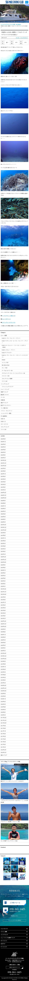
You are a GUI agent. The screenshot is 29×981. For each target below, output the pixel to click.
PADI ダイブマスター (7, 352)
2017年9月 (3, 725)
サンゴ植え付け (4, 408)
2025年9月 (3, 468)
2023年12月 (3, 524)
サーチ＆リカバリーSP (7, 370)
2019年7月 (3, 666)
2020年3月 (3, 645)
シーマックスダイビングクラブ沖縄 (8, 24)
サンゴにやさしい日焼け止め (8, 315)
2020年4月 (3, 642)
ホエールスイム (4, 424)
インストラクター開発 (6, 413)
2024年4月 (3, 514)
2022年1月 (3, 586)
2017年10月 (3, 723)
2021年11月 (3, 591)
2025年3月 (3, 484)
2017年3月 (3, 741)
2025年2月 (3, 487)
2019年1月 (3, 682)
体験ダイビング (4, 392)
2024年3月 (3, 516)
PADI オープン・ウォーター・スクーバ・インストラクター (15, 356)
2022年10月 (3, 562)
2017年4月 (3, 739)
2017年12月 (3, 717)
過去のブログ (4, 755)
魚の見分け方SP (5, 365)
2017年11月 (3, 720)
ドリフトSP (4, 381)
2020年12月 (3, 621)
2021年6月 (3, 605)
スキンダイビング (5, 426)
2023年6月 (3, 540)
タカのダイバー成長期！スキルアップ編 (10, 821)
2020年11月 (3, 623)
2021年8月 (3, 599)
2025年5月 (3, 479)
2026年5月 (3, 447)
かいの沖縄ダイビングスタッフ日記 (9, 840)
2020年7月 (3, 634)
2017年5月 (3, 736)
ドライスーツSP (5, 375)
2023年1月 (3, 554)
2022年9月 (3, 564)
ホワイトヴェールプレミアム (8, 322)
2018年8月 (3, 696)
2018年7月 (3, 698)
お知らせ (3, 418)
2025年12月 (3, 460)
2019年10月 (3, 658)
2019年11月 (3, 656)
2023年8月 (3, 535)
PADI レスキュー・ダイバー (8, 349)
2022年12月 (3, 556)
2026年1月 (3, 457)
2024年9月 (3, 500)
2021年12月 (3, 589)
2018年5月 (3, 704)
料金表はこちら (14, 915)
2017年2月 (3, 744)
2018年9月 (3, 693)
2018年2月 (3, 712)
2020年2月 (3, 647)
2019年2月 (3, 680)
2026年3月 (3, 452)
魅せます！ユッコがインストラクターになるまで (12, 781)
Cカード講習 (4, 335)
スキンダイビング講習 (7, 378)
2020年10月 (3, 626)
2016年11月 (3, 752)
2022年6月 (3, 572)
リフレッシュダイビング (7, 386)
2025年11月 (3, 463)
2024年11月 (3, 495)
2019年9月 (3, 661)
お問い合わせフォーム (14, 967)
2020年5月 (3, 639)
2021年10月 (3, 594)
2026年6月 (3, 444)
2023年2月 (3, 551)
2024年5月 (3, 511)
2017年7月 (3, 731)
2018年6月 (3, 701)
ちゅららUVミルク (6, 319)
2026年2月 (3, 455)
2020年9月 (3, 629)
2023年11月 (3, 527)
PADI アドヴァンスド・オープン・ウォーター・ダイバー (15, 341)
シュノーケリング (5, 389)
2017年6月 (3, 733)
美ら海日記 (18, 24)
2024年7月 (3, 506)
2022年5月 (3, 575)
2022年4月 (3, 578)
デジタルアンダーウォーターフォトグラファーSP (13, 373)
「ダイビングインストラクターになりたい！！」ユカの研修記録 (14, 801)
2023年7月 (3, 538)
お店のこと (3, 421)
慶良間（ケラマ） (5, 394)
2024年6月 (3, 508)
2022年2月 (3, 583)
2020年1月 (3, 650)
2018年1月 (3, 715)
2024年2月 (3, 519)
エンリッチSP (5, 362)
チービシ (17, 37)
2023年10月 (3, 530)
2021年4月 (3, 610)
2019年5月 (3, 672)
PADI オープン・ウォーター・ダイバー (11, 338)
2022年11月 (3, 559)
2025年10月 (3, 465)
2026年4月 (3, 449)
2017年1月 (3, 747)
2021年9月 (3, 597)
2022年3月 (3, 581)
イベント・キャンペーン (6, 410)
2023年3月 (3, 548)
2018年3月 (3, 709)
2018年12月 (3, 685)
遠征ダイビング (4, 402)
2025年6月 (3, 476)
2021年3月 (3, 613)
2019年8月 (3, 664)
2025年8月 (3, 471)
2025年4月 (3, 481)
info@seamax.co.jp (16, 961)
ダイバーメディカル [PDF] (14, 920)
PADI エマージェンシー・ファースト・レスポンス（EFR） (14, 346)
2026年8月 (3, 438)
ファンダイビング (24, 37)
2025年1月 (3, 489)
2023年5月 (3, 543)
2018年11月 (3, 688)
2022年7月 (3, 570)
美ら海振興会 (4, 416)
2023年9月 (3, 532)
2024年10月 (3, 497)
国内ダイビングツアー (6, 405)
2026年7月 (3, 441)
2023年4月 (3, 546)
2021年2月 (3, 615)
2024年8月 (3, 503)
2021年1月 (3, 618)
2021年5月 (3, 607)
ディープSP (4, 367)
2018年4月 (3, 706)
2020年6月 (3, 637)
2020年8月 (3, 631)
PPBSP (3, 359)
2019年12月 (3, 653)
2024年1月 (3, 522)
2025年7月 (3, 473)
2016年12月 (3, 749)
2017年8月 (3, 728)
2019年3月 (3, 677)
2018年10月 (3, 690)
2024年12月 (3, 492)
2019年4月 (3, 674)
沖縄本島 (3, 400)
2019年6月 (3, 669)
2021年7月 (3, 602)
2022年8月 (3, 567)
